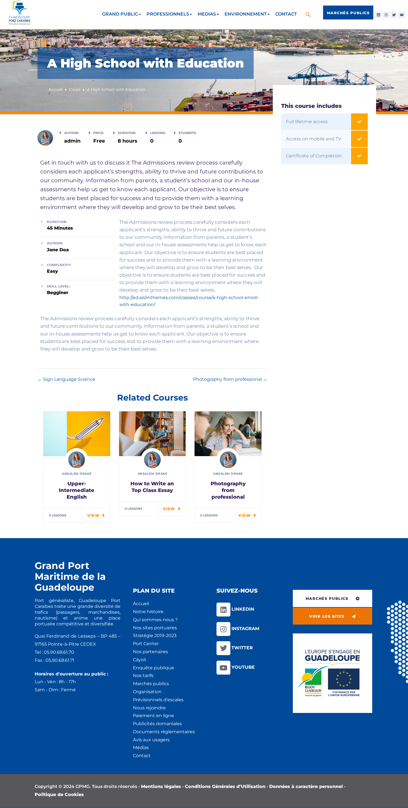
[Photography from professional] (228, 433)
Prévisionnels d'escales (158, 699)
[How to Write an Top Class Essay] (152, 433)
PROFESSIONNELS (168, 14)
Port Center (146, 643)
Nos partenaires (150, 651)
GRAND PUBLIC (120, 14)
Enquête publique (153, 667)
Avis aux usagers (151, 739)
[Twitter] (393, 15)
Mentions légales (161, 786)
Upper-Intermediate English (76, 490)
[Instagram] (386, 15)
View (93, 515)
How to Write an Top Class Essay (152, 487)
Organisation (147, 691)
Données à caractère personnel (306, 786)
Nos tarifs (143, 675)
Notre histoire (148, 611)
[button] (309, 15)
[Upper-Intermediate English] (76, 433)
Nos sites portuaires (155, 627)
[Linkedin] (378, 15)
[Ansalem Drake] (45, 137)
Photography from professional (228, 379)
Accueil (141, 603)
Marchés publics (151, 683)
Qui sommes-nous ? (155, 619)
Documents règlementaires (164, 731)
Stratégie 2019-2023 (155, 635)
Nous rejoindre (149, 707)
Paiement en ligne (153, 715)
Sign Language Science (68, 379)
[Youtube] (401, 15)
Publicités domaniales (157, 723)
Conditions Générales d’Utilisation (225, 786)
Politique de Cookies (59, 794)
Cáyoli (139, 659)
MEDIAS (207, 14)
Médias (141, 747)
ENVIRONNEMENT (246, 14)
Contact (142, 755)
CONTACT (286, 14)
